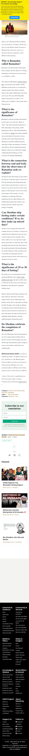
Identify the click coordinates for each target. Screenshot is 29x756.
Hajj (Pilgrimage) (7, 659)
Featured (4, 392)
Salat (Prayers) (6, 652)
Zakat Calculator (6, 633)
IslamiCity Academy (7, 711)
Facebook (19, 722)
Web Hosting (6, 735)
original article (22, 382)
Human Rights (19, 675)
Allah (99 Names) (7, 643)
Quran (4, 617)
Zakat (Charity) (6, 654)
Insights (18, 650)
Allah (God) (5, 614)
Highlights (11, 392)
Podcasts (18, 664)
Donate (4, 722)
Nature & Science (7, 679)
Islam (3, 612)
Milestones (19, 708)
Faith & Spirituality (18, 391)
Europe (18, 684)
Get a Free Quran (20, 625)
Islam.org (5, 704)
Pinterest (19, 733)
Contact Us (19, 706)
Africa (17, 691)
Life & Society (6, 677)
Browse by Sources (7, 690)
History (10, 394)
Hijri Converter (6, 626)
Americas (18, 681)
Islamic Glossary (20, 655)
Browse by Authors (7, 681)
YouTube (19, 729)
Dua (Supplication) (7, 628)
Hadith (4, 621)
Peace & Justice (20, 677)
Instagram (20, 726)
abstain (13, 133)
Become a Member (21, 632)
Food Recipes (19, 648)
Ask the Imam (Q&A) (21, 618)
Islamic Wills (5, 731)
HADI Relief (5, 706)
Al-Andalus (19, 542)
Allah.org (4, 702)
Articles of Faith (6, 646)
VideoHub (18, 662)
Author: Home (6, 440)
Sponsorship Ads (7, 733)
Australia (18, 686)
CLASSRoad (5, 713)
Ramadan (16, 394)
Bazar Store (5, 724)
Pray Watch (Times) (7, 623)
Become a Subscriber (21, 630)
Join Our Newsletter (21, 627)
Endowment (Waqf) (7, 729)
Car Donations (6, 726)
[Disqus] (14, 579)
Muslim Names (20, 652)
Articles (10, 391)
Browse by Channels (8, 693)
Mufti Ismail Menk (8, 514)
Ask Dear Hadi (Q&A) (21, 616)
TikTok (19, 731)
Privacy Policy (19, 710)
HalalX (4, 708)
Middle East (19, 693)
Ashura (17, 514)
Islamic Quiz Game (21, 659)
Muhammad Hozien (8, 542)
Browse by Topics (7, 688)
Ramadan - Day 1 (13, 396)
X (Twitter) (18, 724)
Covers (17, 646)
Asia (17, 688)
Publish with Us (20, 713)
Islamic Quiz (19, 657)
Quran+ (4, 619)
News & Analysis (20, 679)
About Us (18, 704)
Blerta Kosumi (7, 487)
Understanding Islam (8, 630)
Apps (17, 643)
